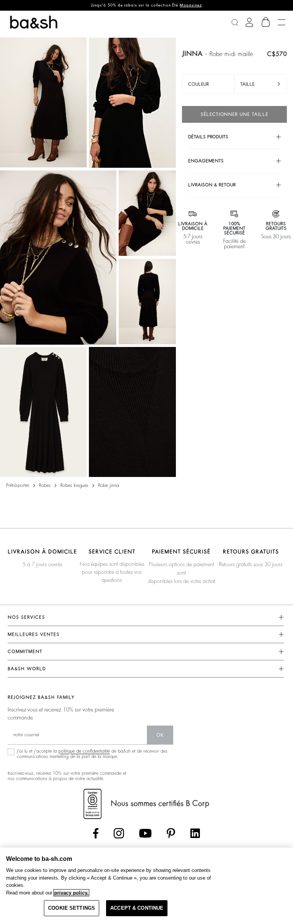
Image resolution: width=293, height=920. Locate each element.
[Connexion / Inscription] (249, 22)
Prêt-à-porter (17, 485)
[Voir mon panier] (266, 22)
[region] (146, 884)
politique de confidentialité (84, 751)
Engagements (206, 161)
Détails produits (208, 137)
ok (160, 735)
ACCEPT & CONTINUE (136, 908)
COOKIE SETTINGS (71, 908)
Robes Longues (74, 485)
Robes (45, 485)
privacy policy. (71, 893)
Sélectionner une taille (234, 114)
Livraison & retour (212, 185)
